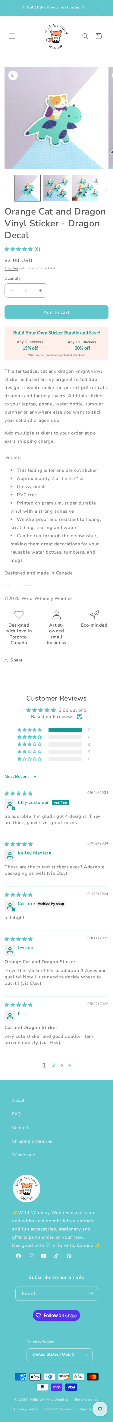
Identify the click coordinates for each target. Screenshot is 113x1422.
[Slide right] (106, 189)
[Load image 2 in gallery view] (56, 188)
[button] (12, 36)
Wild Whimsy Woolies (49, 1399)
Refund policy (87, 1399)
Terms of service (58, 1409)
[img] (19, 794)
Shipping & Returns (32, 1141)
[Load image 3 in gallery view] (85, 188)
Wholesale (23, 1155)
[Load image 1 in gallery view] (27, 188)
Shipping (11, 268)
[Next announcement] (101, 8)
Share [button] (17, 660)
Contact (20, 1128)
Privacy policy (26, 1409)
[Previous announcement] (11, 8)
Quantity (13, 278)
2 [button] (53, 1065)
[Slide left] (6, 189)
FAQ (16, 1114)
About (18, 1100)
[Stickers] (56, 358)
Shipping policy (91, 1409)
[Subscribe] (91, 1294)
